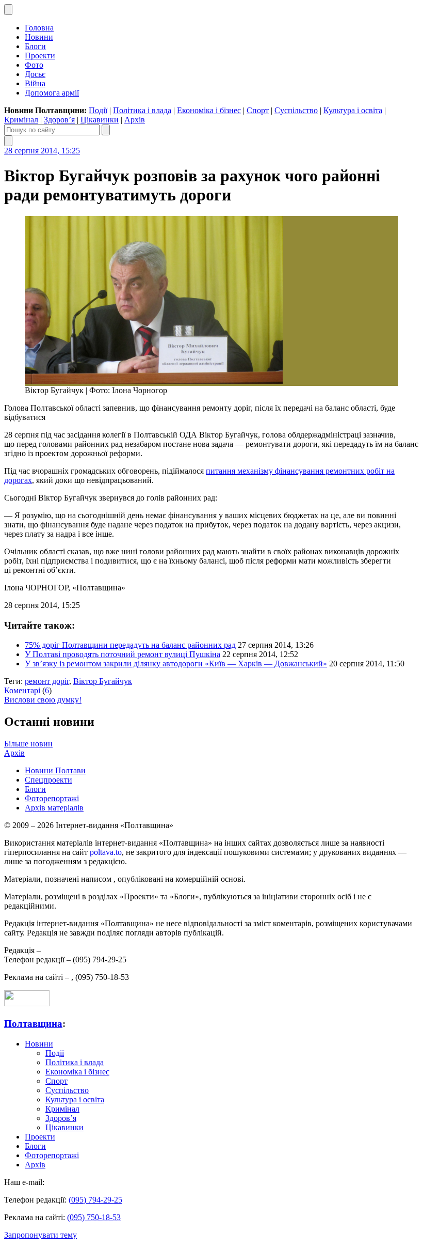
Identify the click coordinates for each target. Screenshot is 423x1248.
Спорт (258, 110)
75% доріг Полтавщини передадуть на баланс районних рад (130, 645)
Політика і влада (142, 110)
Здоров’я (59, 119)
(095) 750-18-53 (94, 1217)
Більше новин (28, 743)
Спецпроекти (48, 779)
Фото (34, 64)
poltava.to (106, 852)
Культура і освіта (352, 110)
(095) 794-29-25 (95, 1199)
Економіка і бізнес (209, 110)
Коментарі (22, 690)
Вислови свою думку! (43, 699)
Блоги (35, 46)
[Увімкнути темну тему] (8, 9)
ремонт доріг (47, 681)
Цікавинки (99, 119)
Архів (134, 119)
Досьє (35, 74)
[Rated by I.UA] (27, 1003)
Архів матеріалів (54, 807)
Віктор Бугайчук (102, 681)
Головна (39, 27)
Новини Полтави (55, 770)
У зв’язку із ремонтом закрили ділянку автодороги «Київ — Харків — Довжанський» (176, 663)
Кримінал (21, 119)
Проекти (40, 55)
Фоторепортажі (52, 798)
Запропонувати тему (40, 1234)
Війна (35, 83)
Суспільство (296, 110)
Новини (39, 37)
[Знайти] (106, 129)
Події (98, 110)
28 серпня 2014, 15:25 (42, 150)
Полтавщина (33, 1023)
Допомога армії (52, 92)
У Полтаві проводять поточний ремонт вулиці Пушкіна (122, 654)
